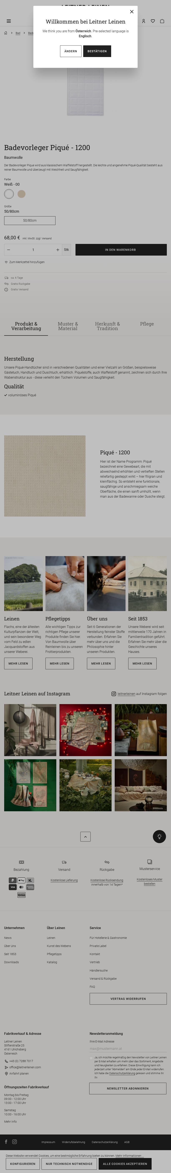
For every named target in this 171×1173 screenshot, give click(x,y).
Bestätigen (97, 51)
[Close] (132, 11)
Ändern (70, 51)
